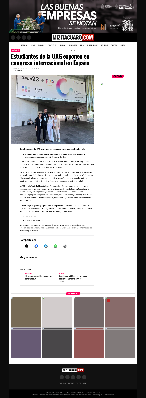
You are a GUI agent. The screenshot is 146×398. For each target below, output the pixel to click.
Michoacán (73, 45)
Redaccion (18, 71)
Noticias (24, 45)
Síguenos (118, 76)
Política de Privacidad (66, 383)
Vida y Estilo (52, 45)
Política (114, 45)
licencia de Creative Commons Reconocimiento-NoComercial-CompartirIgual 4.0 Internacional (81, 395)
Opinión (122, 45)
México (82, 45)
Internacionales (92, 45)
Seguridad (104, 45)
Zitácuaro (63, 45)
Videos (73, 51)
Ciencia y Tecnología (37, 45)
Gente (85, 383)
